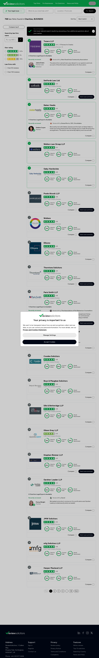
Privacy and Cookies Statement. (35, 330)
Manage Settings (49, 335)
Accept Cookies (49, 342)
